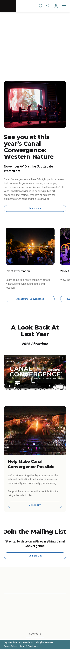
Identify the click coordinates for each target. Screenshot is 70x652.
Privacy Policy (10, 646)
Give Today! (35, 505)
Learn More (35, 208)
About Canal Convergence (30, 299)
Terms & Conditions (29, 646)
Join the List (35, 555)
